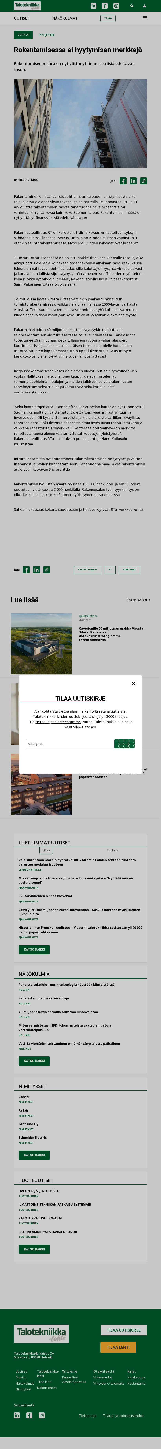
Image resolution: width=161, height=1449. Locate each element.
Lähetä (124, 743)
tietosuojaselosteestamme (58, 721)
